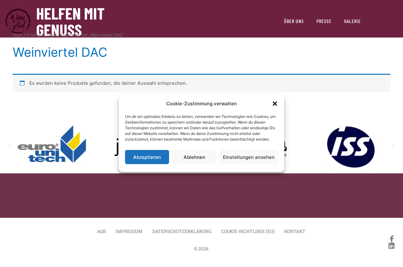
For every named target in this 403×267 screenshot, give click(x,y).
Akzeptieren (147, 157)
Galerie (352, 21)
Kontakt (294, 231)
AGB (101, 231)
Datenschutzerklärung (182, 231)
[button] (275, 104)
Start (18, 35)
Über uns (294, 21)
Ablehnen (194, 157)
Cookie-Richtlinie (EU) (248, 231)
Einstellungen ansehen (249, 157)
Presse (324, 21)
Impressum (129, 231)
